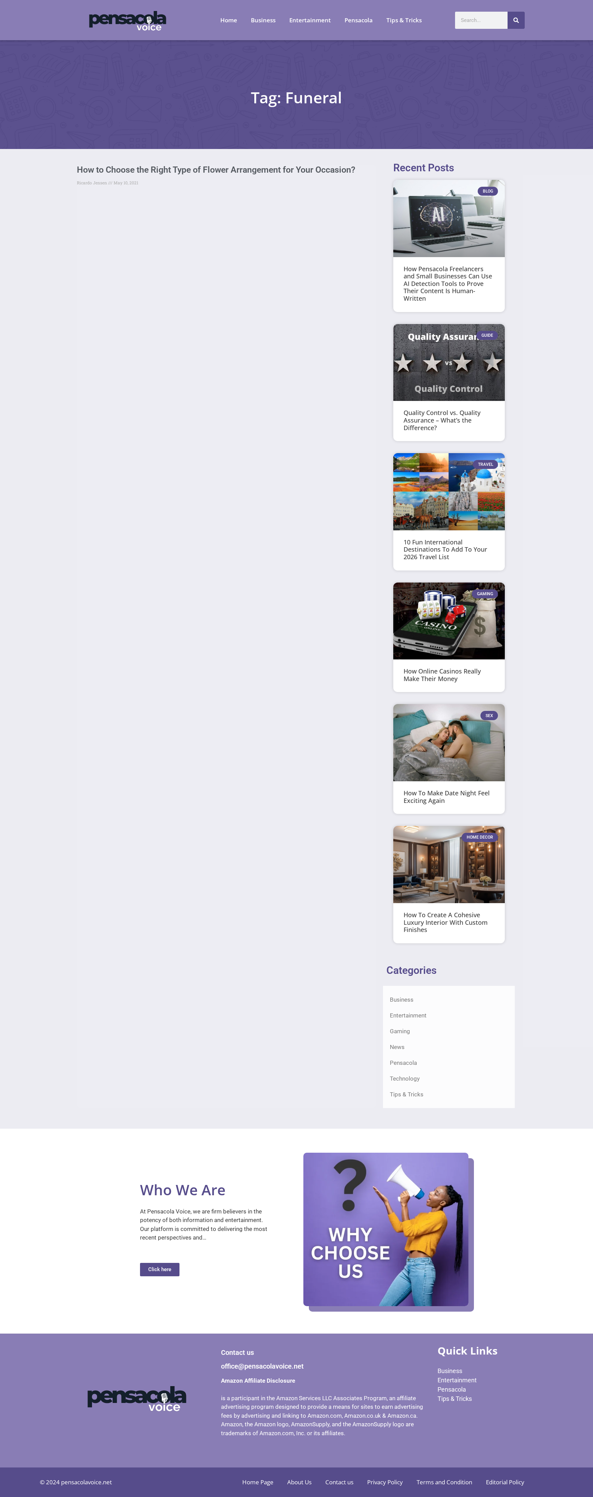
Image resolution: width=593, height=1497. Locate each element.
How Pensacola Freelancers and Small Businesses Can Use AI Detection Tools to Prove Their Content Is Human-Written (448, 283)
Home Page (258, 1482)
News (397, 1047)
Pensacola (359, 20)
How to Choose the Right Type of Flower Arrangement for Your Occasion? (216, 170)
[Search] (516, 20)
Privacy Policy (385, 1482)
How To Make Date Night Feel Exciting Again (447, 797)
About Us (299, 1482)
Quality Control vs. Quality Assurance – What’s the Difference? (442, 419)
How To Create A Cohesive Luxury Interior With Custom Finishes (446, 922)
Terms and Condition (444, 1482)
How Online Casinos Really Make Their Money (442, 675)
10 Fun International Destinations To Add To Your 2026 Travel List (445, 549)
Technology (405, 1078)
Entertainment (310, 20)
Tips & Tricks (404, 20)
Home (228, 20)
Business (263, 20)
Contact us (339, 1482)
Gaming (400, 1031)
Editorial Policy (505, 1482)
